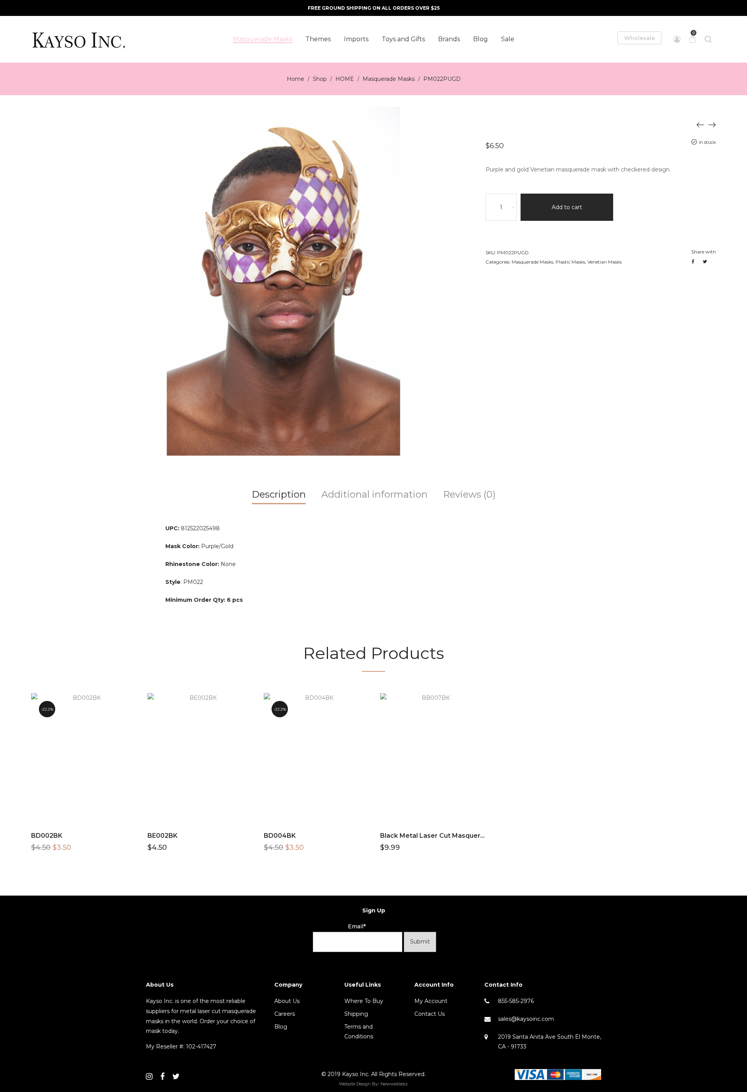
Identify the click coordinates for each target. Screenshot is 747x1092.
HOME (344, 78)
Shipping (356, 1013)
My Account (430, 1001)
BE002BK (162, 835)
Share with (703, 252)
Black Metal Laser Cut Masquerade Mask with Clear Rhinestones (483, 835)
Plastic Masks (570, 262)
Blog (280, 1026)
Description (279, 494)
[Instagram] (149, 1076)
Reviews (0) (469, 494)
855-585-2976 (516, 1001)
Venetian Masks (604, 262)
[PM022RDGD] (712, 124)
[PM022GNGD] (700, 124)
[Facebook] (162, 1076)
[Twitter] (176, 1076)
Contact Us (429, 1013)
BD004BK (280, 835)
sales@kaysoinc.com (526, 1018)
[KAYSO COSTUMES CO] (79, 39)
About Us (287, 1001)
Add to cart (567, 207)
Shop (320, 78)
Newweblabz (394, 1084)
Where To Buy (363, 1001)
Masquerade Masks (389, 78)
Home (295, 78)
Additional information (374, 494)
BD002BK (46, 835)
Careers (284, 1013)
